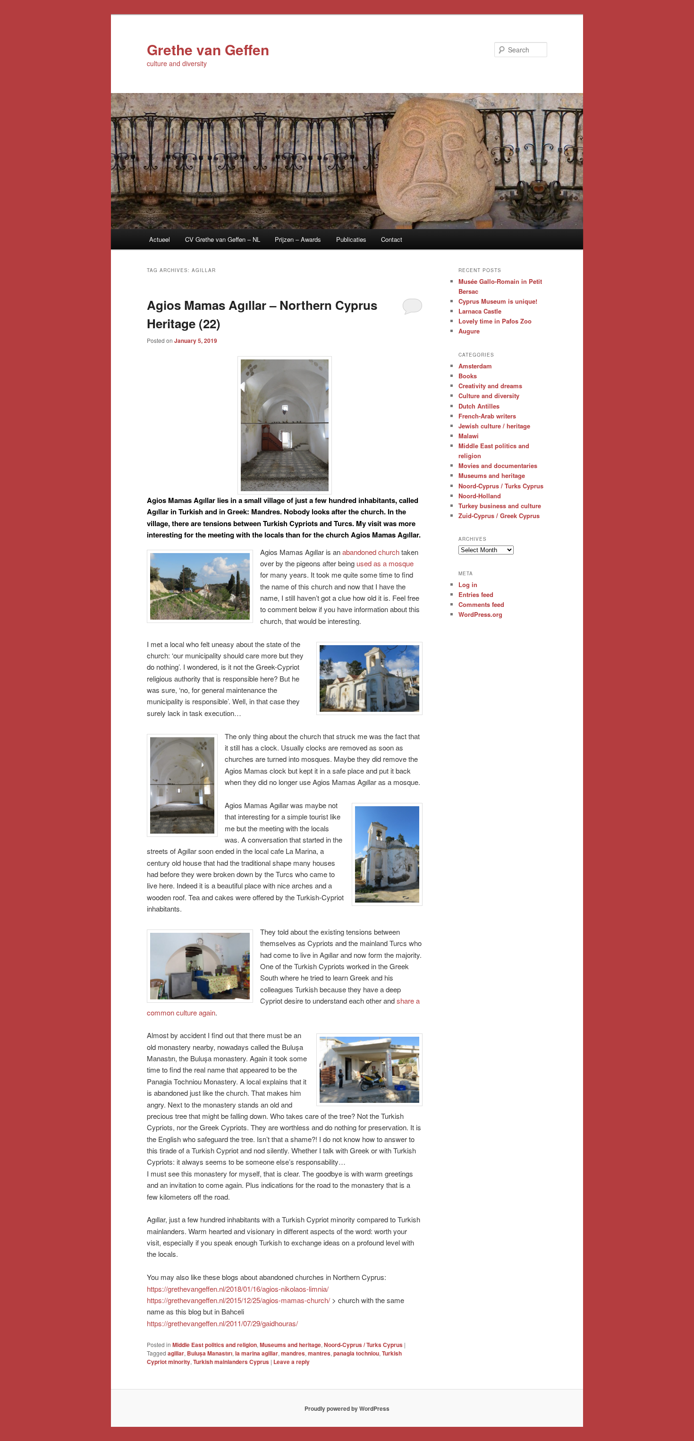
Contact (391, 239)
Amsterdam (475, 365)
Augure (469, 330)
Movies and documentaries (497, 465)
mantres (319, 1353)
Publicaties (351, 239)
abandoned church (370, 552)
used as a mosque (385, 563)
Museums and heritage (290, 1344)
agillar (176, 1353)
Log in (467, 584)
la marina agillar (256, 1353)
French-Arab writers (487, 415)
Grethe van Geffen (208, 49)
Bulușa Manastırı (209, 1353)
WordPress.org (480, 614)
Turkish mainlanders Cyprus (231, 1361)
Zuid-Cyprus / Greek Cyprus (499, 515)
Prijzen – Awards (298, 239)
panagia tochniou (356, 1353)
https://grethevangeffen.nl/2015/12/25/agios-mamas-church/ (238, 1300)
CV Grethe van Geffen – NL (222, 239)
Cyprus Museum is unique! (497, 301)
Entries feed (475, 594)
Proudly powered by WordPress (347, 1408)
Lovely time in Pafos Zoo (495, 320)
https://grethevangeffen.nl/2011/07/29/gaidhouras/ (222, 1323)
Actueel (159, 239)
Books (467, 375)
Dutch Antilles (478, 405)
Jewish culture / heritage (494, 425)
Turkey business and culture (499, 505)
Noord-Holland (479, 495)
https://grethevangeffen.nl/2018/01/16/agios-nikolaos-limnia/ (238, 1289)
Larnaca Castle (479, 311)
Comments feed (481, 604)
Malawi (468, 435)
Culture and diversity (488, 395)
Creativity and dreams (490, 385)
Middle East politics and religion (214, 1344)
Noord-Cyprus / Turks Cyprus (363, 1344)
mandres (293, 1353)
